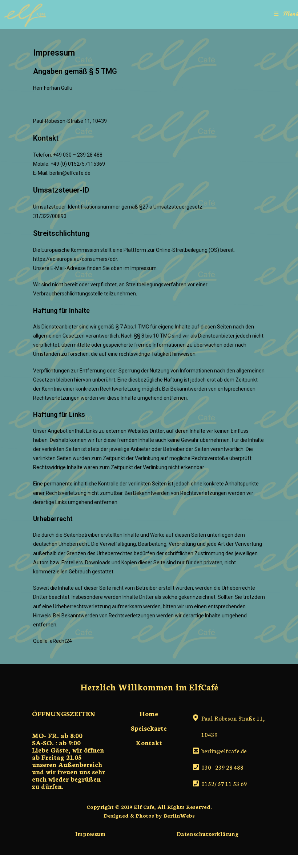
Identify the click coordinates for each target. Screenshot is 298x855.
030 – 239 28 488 (82, 155)
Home (149, 713)
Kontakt (149, 742)
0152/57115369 (86, 164)
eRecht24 (61, 641)
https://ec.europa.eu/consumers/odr (75, 259)
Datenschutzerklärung (207, 834)
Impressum (90, 834)
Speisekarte (149, 728)
